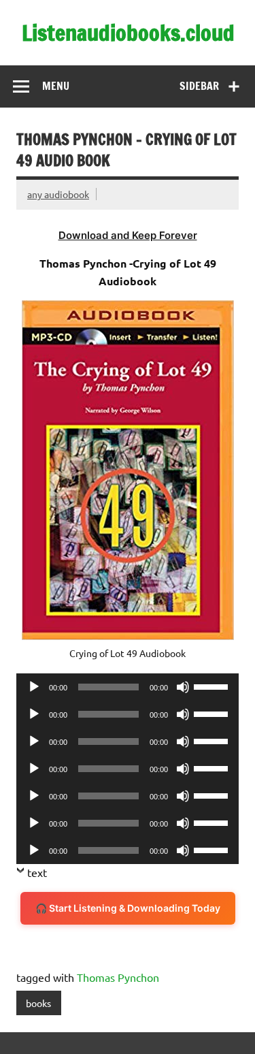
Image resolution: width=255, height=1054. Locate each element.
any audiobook (58, 194)
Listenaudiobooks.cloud (128, 32)
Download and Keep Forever (127, 235)
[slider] (213, 685)
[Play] (34, 687)
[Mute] (183, 687)
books (38, 1003)
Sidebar (199, 85)
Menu (55, 85)
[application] (127, 687)
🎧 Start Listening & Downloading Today (127, 908)
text (37, 872)
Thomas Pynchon (118, 977)
